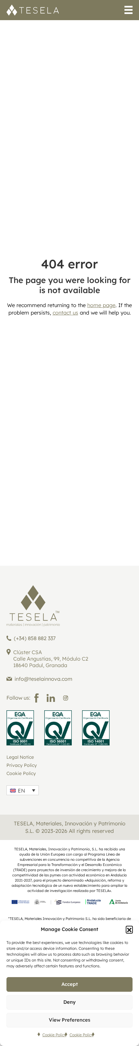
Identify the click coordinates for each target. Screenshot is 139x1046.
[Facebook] (36, 698)
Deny (69, 1002)
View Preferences (69, 1020)
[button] (129, 929)
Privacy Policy (21, 765)
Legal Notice (20, 757)
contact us (65, 312)
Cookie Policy (54, 1034)
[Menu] (128, 11)
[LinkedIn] (51, 698)
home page (101, 305)
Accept (69, 984)
